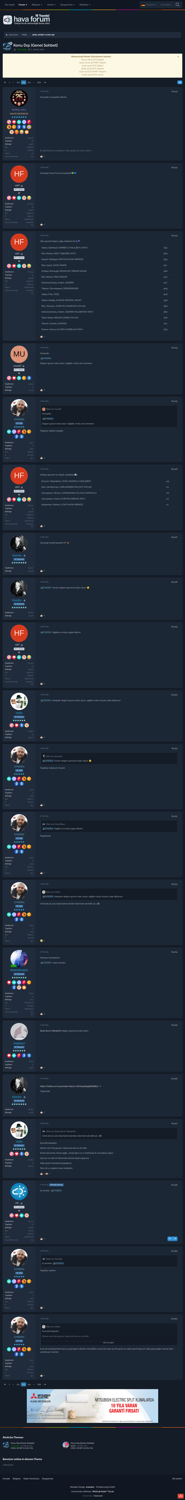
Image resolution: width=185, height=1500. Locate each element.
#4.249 (174, 626)
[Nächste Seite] (44, 82)
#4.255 (174, 1025)
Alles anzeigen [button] (108, 1343)
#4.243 (174, 235)
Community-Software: (92, 1491)
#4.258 (174, 1185)
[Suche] (177, 4)
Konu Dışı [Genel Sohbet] (22, 1443)
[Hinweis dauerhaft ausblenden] (178, 56)
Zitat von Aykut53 (54, 1259)
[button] (149, 4)
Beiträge (8, 144)
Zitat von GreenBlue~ (56, 824)
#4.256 (174, 1078)
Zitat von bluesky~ (54, 756)
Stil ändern (177, 1478)
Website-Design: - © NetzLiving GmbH (92, 1487)
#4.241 (174, 91)
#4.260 (174, 1319)
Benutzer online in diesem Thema (22, 1459)
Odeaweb (98, 1496)
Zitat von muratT (53, 409)
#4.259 (174, 1251)
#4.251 (174, 748)
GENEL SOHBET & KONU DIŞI (22, 1448)
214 (28, 82)
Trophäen (8, 141)
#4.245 (174, 401)
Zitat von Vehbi (53, 892)
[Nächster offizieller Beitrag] (175, 1239)
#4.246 (174, 469)
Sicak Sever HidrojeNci (50, 1031)
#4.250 (174, 695)
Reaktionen (9, 138)
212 (18, 82)
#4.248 (174, 582)
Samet (73, 1446)
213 (23, 82)
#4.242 (174, 167)
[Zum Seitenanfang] (181, 1496)
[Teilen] (179, 82)
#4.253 (174, 884)
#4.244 (174, 347)
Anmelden (166, 5)
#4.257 (174, 1123)
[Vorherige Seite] (5, 82)
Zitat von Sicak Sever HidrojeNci (61, 1131)
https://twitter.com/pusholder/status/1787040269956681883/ (69, 1086)
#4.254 (174, 952)
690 (39, 82)
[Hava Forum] (92, 19)
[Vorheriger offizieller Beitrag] (170, 1239)
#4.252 (174, 816)
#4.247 (174, 537)
